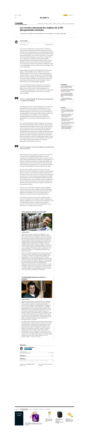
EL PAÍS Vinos (48, 409)
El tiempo (67, 23)
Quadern (63, 23)
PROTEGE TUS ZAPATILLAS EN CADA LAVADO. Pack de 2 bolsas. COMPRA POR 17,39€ (70, 420)
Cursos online (35, 409)
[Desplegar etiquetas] (53, 360)
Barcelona (50, 23)
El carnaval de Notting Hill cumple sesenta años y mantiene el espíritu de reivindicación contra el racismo (67, 95)
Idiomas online (41, 409)
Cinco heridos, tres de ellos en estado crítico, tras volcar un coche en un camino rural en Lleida (67, 90)
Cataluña (19, 23)
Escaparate (17, 409)
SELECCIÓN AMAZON (24, 409)
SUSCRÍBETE (65, 15)
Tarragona (54, 23)
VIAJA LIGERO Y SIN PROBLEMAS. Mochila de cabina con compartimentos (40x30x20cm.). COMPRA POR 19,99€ (59, 421)
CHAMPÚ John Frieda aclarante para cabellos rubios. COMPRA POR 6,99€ (48, 420)
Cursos (30, 409)
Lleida (60, 23)
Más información (22, 365)
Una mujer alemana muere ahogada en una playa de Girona (66, 87)
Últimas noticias (71, 23)
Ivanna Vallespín (24, 40)
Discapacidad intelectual (23, 360)
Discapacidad (37, 360)
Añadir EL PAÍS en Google (49, 44)
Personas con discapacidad (44, 360)
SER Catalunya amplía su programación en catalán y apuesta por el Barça (67, 99)
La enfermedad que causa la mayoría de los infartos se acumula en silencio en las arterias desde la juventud (67, 123)
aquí (41, 365)
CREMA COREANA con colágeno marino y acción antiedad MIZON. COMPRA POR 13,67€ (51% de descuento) (33, 424)
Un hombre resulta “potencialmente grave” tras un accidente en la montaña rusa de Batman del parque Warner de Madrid (67, 111)
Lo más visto (63, 107)
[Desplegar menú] (15, 18)
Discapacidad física (31, 360)
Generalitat (46, 23)
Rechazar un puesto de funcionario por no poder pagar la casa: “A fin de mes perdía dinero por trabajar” (67, 119)
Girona (58, 23)
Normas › (52, 355)
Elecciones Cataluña (40, 23)
